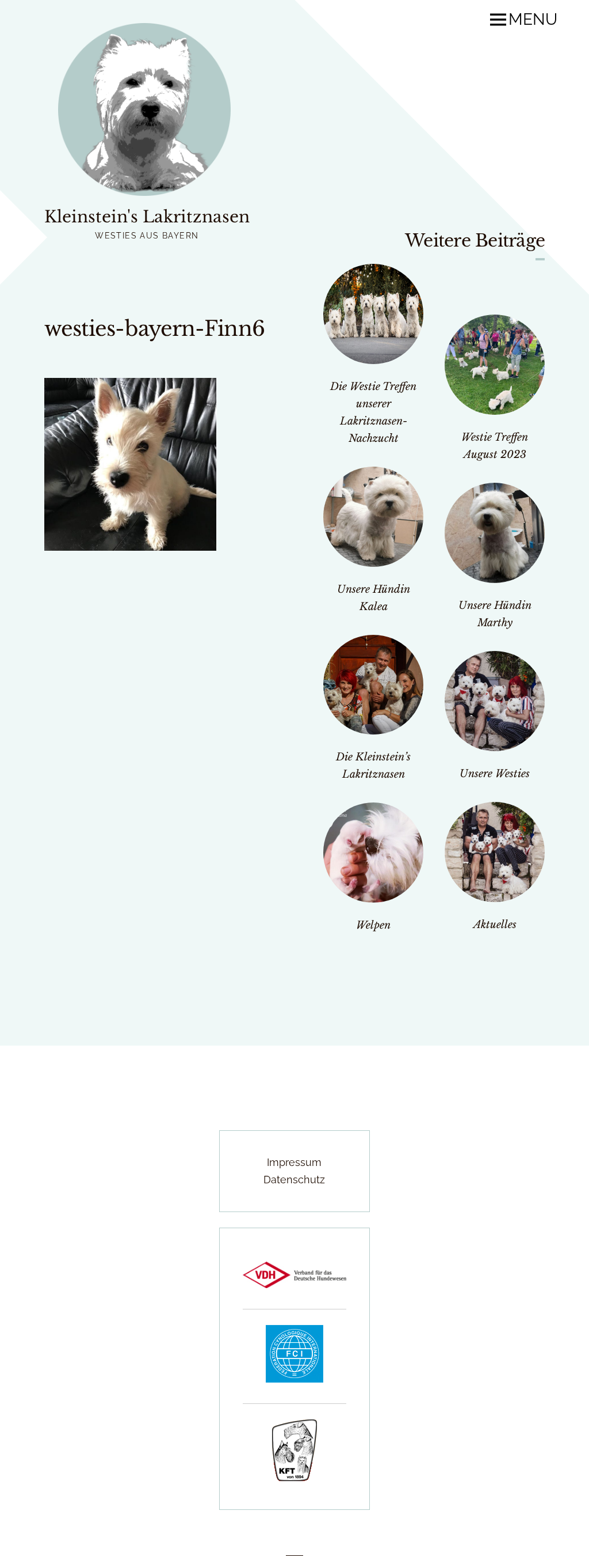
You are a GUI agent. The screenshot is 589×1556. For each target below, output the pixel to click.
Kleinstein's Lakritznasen (147, 217)
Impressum (294, 1162)
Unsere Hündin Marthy (494, 614)
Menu (532, 20)
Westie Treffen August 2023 (494, 446)
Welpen (373, 925)
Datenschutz (294, 1179)
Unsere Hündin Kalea (373, 598)
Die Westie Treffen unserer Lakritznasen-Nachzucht (373, 412)
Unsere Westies (495, 773)
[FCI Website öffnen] (294, 1379)
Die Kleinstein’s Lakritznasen (373, 766)
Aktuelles (495, 924)
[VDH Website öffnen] (294, 1284)
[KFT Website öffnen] (294, 1477)
